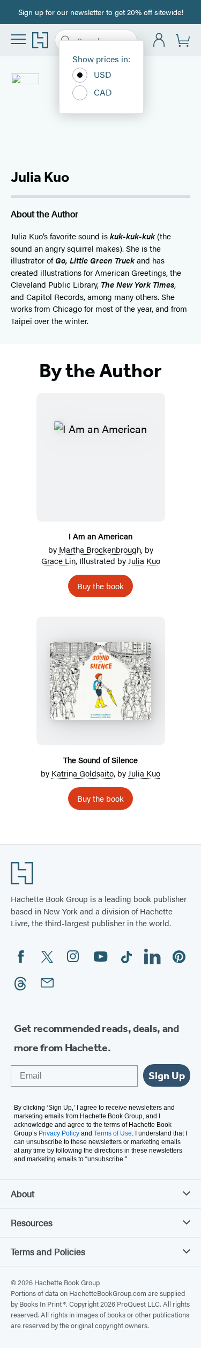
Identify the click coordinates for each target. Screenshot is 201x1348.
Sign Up (166, 1075)
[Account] (159, 40)
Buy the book (100, 585)
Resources (32, 1222)
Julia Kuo (144, 560)
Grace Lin (58, 560)
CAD (103, 92)
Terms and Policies (48, 1251)
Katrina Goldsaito (82, 773)
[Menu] (18, 39)
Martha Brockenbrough (100, 549)
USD (102, 74)
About (22, 1193)
